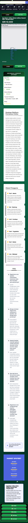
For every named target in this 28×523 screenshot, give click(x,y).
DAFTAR (20, 14)
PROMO (14, 505)
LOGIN (7, 14)
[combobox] (12, 2)
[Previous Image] (2, 36)
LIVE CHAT (15, 519)
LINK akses (15, 515)
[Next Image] (26, 36)
